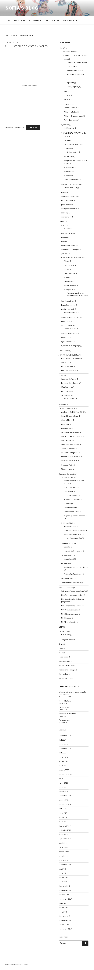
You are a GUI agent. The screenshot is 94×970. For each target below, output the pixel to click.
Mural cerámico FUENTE (70, 317)
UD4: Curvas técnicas (69, 610)
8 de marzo (63, 404)
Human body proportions (70, 184)
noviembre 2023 (65, 749)
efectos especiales (74, 538)
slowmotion (63, 674)
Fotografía (65, 362)
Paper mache (64, 707)
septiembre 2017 (65, 929)
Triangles (67, 175)
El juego (67, 229)
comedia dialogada (71, 495)
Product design (67, 325)
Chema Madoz (66, 420)
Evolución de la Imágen (70, 432)
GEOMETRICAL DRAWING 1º (72, 133)
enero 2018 (63, 912)
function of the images (70, 250)
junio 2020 (63, 843)
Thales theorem (70, 286)
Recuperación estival (69, 209)
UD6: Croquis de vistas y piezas (26, 46)
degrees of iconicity (68, 246)
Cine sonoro (68, 491)
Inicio (8, 20)
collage (64, 237)
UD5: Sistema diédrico (69, 614)
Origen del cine (67, 366)
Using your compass (71, 179)
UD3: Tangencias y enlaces (71, 606)
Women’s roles (64, 720)
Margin (66, 261)
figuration (65, 125)
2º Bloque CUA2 (67, 523)
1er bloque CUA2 (67, 477)
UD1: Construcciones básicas (72, 595)
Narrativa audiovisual (69, 461)
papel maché (66, 205)
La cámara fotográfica (69, 453)
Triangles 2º (68, 290)
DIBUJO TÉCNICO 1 (66, 588)
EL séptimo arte (70, 526)
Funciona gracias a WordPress (16, 965)
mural (61, 653)
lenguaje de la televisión (73, 551)
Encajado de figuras (68, 379)
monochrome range (74, 70)
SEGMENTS (68, 157)
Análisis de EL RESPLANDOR (72, 412)
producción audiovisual (72, 535)
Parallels (67, 140)
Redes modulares (70, 312)
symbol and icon (67, 342)
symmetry (68, 171)
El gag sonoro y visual (72, 499)
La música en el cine (71, 512)
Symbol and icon (65, 678)
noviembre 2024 (65, 736)
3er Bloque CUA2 (67, 543)
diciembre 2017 (64, 916)
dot (65, 79)
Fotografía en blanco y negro (72, 436)
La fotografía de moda (67, 640)
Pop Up (66, 269)
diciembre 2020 (65, 826)
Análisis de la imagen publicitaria (76, 567)
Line (68, 95)
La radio (67, 547)
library (61, 644)
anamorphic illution (68, 233)
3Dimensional (64, 351)
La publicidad (69, 559)
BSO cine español (70, 487)
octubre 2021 (64, 800)
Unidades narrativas (68, 371)
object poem (66, 321)
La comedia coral (70, 508)
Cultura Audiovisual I (66, 409)
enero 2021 (63, 822)
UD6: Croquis (66, 618)
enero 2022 (63, 787)
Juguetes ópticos (68, 449)
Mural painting (66, 387)
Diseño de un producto (67, 714)
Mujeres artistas (70, 112)
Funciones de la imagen (70, 445)
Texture (67, 100)
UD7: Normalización (68, 622)
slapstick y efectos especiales (75, 516)
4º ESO (61, 376)
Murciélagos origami (69, 196)
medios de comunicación (70, 457)
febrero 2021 (63, 817)
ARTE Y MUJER (67, 104)
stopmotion (65, 395)
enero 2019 (63, 882)
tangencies (68, 281)
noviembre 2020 (65, 830)
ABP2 (63, 225)
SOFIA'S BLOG (22, 8)
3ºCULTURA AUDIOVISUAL (69, 355)
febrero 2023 (64, 761)
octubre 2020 (64, 835)
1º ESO (61, 48)
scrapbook (65, 338)
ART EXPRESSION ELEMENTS (73, 56)
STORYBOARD (69, 399)
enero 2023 (63, 766)
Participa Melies (67, 465)
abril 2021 (62, 809)
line (65, 92)
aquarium (70, 83)
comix (63, 241)
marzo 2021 (63, 813)
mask (61, 648)
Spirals (66, 277)
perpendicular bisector (72, 144)
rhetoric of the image (67, 670)
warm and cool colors (75, 75)
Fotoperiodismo (67, 440)
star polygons (69, 167)
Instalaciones (64, 631)
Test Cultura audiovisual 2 (71, 583)
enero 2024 (63, 744)
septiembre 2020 (65, 839)
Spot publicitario (70, 329)
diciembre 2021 (64, 792)
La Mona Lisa (69, 128)
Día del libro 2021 (70, 188)
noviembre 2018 (65, 890)
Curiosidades (19, 20)
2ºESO (61, 222)
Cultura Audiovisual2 (66, 474)
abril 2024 (62, 740)
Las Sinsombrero (70, 108)
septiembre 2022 (65, 774)
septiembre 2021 (65, 804)
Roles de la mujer (70, 120)
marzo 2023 (63, 757)
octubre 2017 (64, 925)
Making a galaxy (73, 87)
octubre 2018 (64, 895)
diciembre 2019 (64, 860)
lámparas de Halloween (70, 383)
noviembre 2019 (65, 865)
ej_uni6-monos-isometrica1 (15, 127)
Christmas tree (72, 152)
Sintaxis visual (66, 469)
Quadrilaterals (69, 273)
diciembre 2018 (64, 886)
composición (66, 428)
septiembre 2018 (65, 899)
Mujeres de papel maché (73, 116)
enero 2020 (63, 856)
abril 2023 (62, 753)
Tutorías (55, 20)
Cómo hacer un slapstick (70, 358)
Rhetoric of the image (69, 333)
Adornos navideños (68, 52)
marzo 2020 (63, 847)
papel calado (66, 391)
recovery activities (66, 665)
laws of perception (68, 305)
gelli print (64, 254)
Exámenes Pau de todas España (73, 591)
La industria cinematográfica (75, 530)
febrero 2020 (64, 852)
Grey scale (71, 66)
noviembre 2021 (65, 796)
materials (65, 192)
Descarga (33, 127)
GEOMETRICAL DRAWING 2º (72, 258)
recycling (64, 213)
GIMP (61, 627)
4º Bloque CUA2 (67, 556)
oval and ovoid (69, 265)
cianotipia (65, 424)
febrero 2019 (63, 878)
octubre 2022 (64, 770)
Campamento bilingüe (38, 20)
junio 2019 (62, 869)
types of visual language (70, 346)
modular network (67, 309)
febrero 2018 (63, 908)
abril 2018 (62, 903)
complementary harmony (76, 62)
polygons (67, 148)
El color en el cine (68, 579)
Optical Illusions (67, 200)
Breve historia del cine (69, 416)
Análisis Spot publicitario (73, 574)
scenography (66, 217)
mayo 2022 (63, 779)
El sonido (67, 504)
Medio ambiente (70, 20)
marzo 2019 (63, 873)
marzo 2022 (63, 783)
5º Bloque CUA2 (67, 564)
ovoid (66, 136)
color (66, 59)
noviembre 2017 (65, 920)
